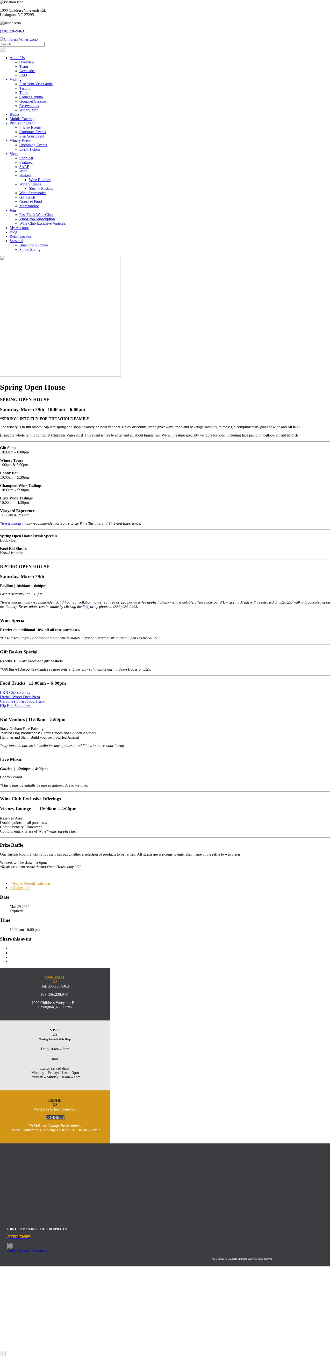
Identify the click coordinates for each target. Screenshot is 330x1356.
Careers (24, 1250)
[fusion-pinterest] (12, 1246)
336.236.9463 (58, 986)
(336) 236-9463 (12, 31)
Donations (40, 1250)
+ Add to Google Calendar (30, 883)
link (85, 607)
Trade (11, 1250)
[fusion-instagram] (9, 1246)
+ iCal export (20, 888)
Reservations (12, 523)
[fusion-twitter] (10, 1246)
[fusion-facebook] (7, 1246)
